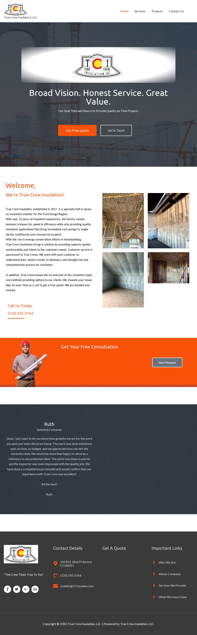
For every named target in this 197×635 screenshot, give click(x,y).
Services (139, 11)
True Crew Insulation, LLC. (21, 17)
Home (124, 11)
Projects (157, 11)
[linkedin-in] (35, 589)
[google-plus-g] (26, 589)
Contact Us (176, 11)
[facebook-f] (8, 589)
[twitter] (17, 589)
